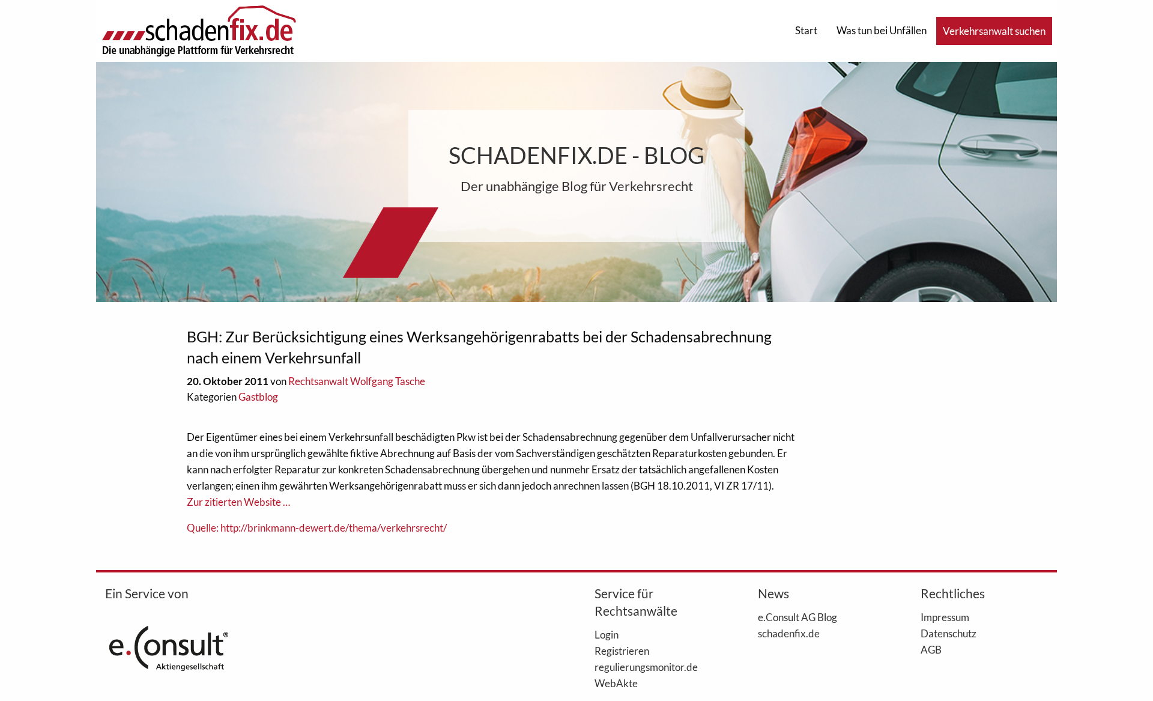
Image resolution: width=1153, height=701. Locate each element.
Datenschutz (948, 633)
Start (806, 30)
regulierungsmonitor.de (646, 667)
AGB (931, 649)
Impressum (945, 617)
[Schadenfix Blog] (199, 29)
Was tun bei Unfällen (882, 30)
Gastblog (258, 396)
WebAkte (616, 683)
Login (607, 634)
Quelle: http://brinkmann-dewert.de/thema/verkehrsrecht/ (317, 527)
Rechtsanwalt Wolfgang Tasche (356, 381)
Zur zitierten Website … (238, 502)
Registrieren (622, 651)
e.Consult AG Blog (797, 617)
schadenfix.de (789, 633)
